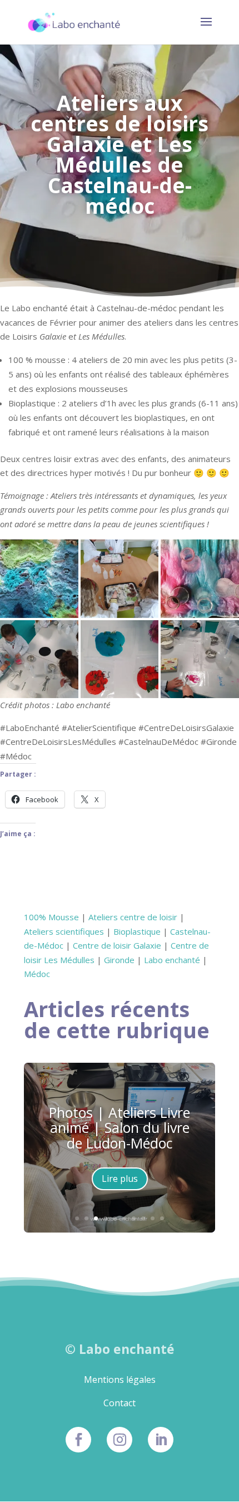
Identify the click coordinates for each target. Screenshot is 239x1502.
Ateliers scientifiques (64, 931)
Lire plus (120, 1178)
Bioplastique (137, 931)
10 (162, 1218)
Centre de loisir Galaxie (117, 945)
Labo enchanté (172, 959)
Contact (119, 1403)
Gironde (119, 959)
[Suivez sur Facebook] (78, 1439)
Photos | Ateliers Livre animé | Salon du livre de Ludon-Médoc (119, 1127)
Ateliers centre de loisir (132, 916)
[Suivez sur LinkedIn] (160, 1439)
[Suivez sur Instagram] (119, 1439)
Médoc (37, 973)
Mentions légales (120, 1379)
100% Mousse (51, 916)
